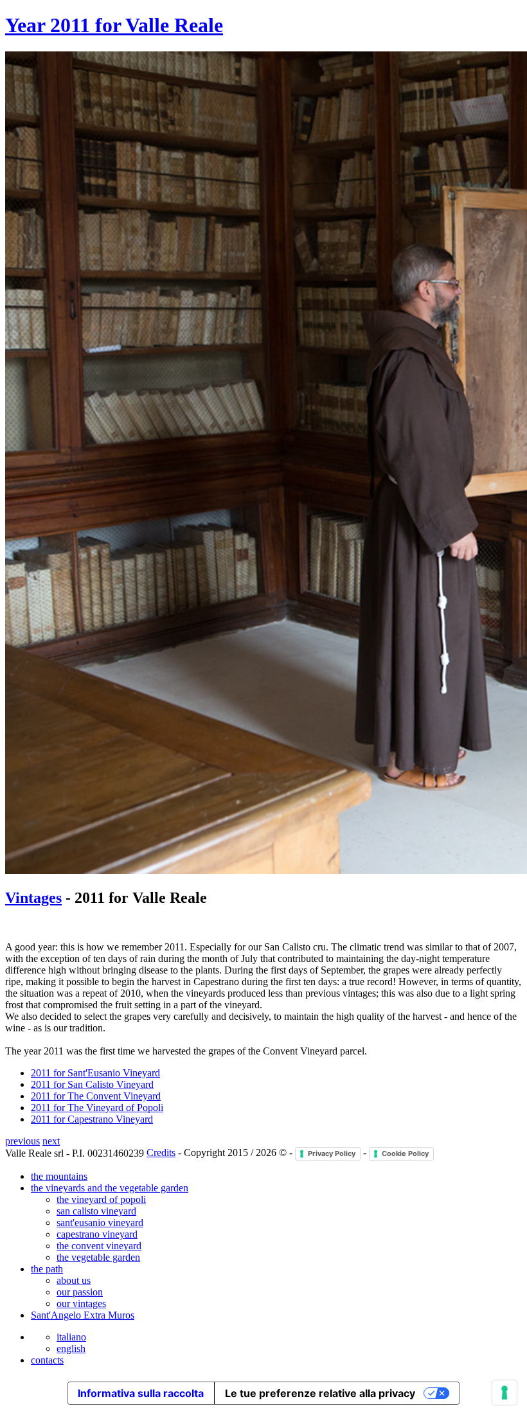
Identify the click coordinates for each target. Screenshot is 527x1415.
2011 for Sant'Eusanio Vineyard (95, 1072)
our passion (80, 1291)
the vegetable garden (98, 1257)
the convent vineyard (99, 1245)
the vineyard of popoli (101, 1199)
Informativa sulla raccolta (141, 1393)
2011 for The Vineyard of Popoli (97, 1107)
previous (22, 1140)
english (71, 1348)
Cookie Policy (405, 1153)
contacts (47, 1360)
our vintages (81, 1303)
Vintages (33, 897)
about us (74, 1280)
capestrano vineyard (97, 1234)
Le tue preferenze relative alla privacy (320, 1393)
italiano (71, 1336)
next (51, 1140)
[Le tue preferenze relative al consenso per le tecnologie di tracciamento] (504, 1392)
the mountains (59, 1176)
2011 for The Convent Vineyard (96, 1095)
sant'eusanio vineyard (100, 1222)
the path (47, 1268)
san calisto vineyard (96, 1211)
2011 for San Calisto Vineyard (92, 1084)
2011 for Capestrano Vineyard (92, 1119)
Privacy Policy (331, 1153)
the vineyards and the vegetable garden (109, 1187)
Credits (161, 1152)
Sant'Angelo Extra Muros (82, 1315)
